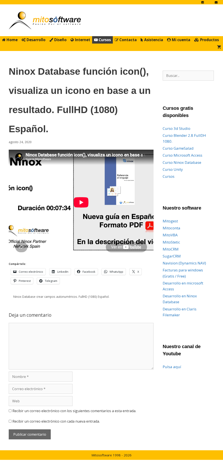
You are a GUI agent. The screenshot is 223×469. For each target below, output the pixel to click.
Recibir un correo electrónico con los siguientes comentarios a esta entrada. (74, 410)
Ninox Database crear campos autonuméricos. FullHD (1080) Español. (61, 297)
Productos (209, 39)
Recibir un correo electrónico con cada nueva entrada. (56, 421)
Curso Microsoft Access (182, 155)
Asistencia (153, 39)
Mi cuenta (180, 39)
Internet (82, 39)
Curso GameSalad (178, 148)
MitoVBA (170, 234)
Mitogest (170, 220)
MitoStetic (171, 242)
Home (11, 39)
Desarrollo (35, 39)
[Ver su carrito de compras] (219, 47)
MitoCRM (171, 249)
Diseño (60, 39)
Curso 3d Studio (176, 128)
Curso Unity (173, 169)
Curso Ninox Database (182, 162)
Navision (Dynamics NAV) (184, 263)
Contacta (127, 39)
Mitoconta (171, 227)
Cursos (104, 39)
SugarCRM (172, 256)
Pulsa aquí (172, 366)
